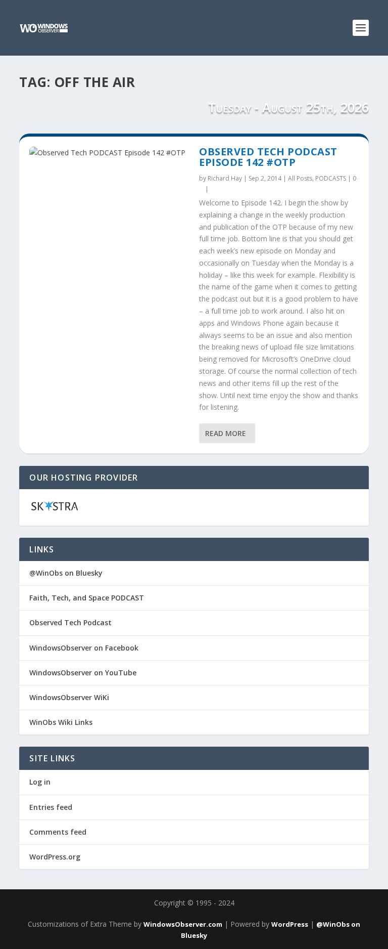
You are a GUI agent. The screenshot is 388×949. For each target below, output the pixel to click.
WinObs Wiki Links (60, 722)
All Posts (300, 178)
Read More (225, 433)
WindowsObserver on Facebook (83, 648)
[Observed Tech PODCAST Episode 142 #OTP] (109, 153)
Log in (40, 782)
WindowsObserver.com (182, 924)
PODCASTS (330, 178)
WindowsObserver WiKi (69, 697)
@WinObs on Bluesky (66, 573)
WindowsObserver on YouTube (82, 672)
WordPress (289, 924)
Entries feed (50, 807)
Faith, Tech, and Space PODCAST (86, 597)
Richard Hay (225, 178)
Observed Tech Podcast (70, 622)
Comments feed (57, 832)
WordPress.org (54, 856)
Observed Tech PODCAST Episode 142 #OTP (268, 157)
